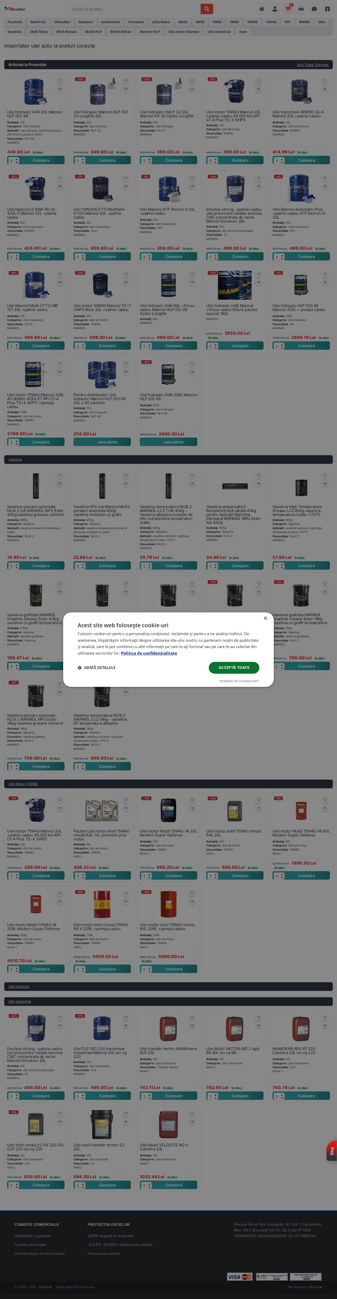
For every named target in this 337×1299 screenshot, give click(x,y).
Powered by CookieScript (239, 681)
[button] (97, 668)
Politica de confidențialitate (149, 653)
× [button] (265, 618)
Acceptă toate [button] (234, 667)
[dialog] (168, 649)
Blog (332, 1151)
